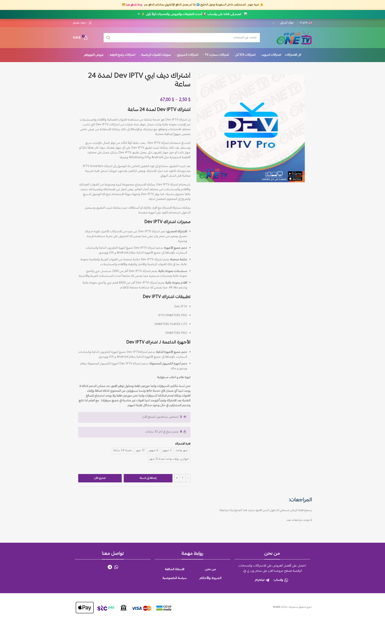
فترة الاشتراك (182, 444)
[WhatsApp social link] (116, 567)
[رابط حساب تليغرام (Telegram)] (109, 567)
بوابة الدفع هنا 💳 (132, 5)
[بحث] (108, 37)
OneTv (276, 607)
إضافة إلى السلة (148, 478)
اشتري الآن (100, 478)
